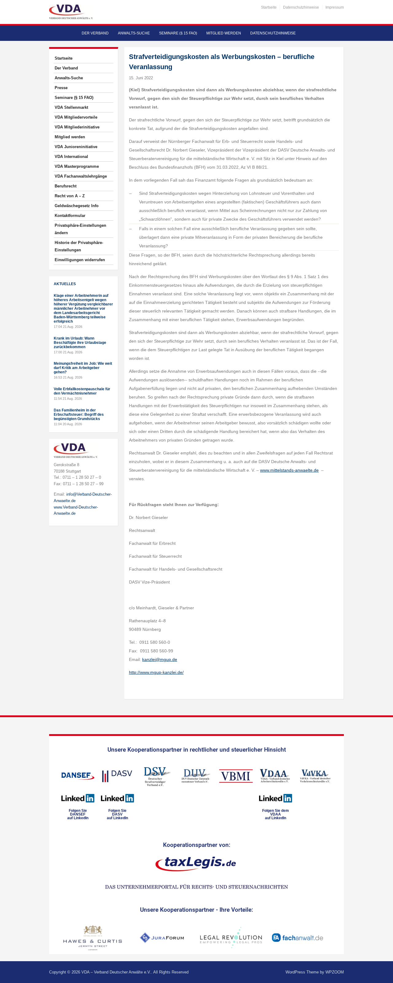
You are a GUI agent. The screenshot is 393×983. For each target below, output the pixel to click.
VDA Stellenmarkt (71, 107)
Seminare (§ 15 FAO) (178, 33)
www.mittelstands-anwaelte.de (289, 470)
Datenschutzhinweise (301, 7)
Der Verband (95, 33)
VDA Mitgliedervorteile (76, 117)
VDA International (71, 156)
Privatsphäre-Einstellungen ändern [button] (80, 229)
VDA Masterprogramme (77, 166)
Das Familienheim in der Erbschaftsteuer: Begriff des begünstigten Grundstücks (79, 414)
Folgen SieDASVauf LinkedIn (117, 814)
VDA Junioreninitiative (76, 146)
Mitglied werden (223, 33)
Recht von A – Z (70, 196)
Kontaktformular (70, 215)
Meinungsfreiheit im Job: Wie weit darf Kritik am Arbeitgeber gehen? (83, 367)
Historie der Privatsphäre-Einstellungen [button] (79, 246)
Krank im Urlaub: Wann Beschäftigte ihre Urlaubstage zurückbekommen (80, 342)
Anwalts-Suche (134, 33)
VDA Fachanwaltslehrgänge (81, 176)
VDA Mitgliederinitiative (77, 127)
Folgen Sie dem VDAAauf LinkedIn (275, 814)
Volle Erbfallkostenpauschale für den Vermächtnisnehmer (82, 391)
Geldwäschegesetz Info (77, 205)
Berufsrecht (65, 186)
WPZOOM (334, 972)
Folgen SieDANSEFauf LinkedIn (77, 814)
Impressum (334, 7)
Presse (61, 87)
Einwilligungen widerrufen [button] (80, 260)
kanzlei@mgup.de (159, 659)
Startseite (269, 7)
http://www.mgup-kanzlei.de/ (156, 672)
